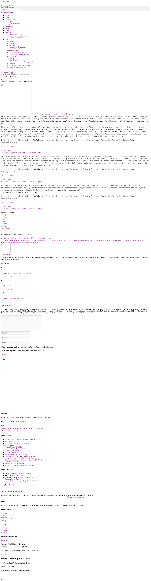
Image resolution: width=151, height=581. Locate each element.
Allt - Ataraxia (7, 286)
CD (13, 240)
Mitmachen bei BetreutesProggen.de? (22, 62)
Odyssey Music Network (48, 114)
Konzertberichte (11, 19)
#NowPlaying (9, 445)
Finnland (22, 240)
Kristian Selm (7, 81)
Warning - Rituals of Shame (14, 452)
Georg (7, 479)
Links (8, 39)
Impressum (4, 517)
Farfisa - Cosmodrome (12, 451)
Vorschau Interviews (16, 38)
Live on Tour (10, 17)
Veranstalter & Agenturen (18, 47)
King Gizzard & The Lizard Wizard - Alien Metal (21, 456)
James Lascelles (42, 240)
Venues (12, 45)
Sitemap (3, 521)
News (8, 28)
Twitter (3, 221)
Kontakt (12, 64)
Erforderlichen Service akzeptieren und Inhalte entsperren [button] (22, 152)
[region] (75, 386)
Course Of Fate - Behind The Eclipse (17, 449)
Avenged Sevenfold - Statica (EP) (23, 473)
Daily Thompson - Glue (12, 462)
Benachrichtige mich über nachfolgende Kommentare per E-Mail (24, 351)
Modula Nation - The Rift (13, 447)
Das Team (13, 60)
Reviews (9, 21)
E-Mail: (3, 425)
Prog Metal (97, 240)
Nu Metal (64, 240)
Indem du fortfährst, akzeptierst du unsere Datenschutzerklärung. (24, 428)
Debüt (17, 240)
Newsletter (13, 56)
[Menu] (1, 71)
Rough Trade (63, 114)
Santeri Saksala (129, 240)
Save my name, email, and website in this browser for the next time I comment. (28, 347)
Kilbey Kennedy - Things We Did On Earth (24, 481)
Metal (49, 240)
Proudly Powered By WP (18, 67)
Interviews (9, 27)
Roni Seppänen (110, 240)
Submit (25, 546)
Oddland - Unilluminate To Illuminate (14, 298)
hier (28, 421)
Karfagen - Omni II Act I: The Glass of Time (19, 458)
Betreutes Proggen (12, 51)
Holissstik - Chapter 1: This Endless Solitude (19, 465)
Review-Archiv (6, 505)
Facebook (4, 217)
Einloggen (4, 540)
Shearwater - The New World (14, 463)
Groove (28, 240)
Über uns (4, 513)
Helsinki (33, 240)
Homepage (5, 214)
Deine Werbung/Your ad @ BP (20, 65)
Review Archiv (15, 23)
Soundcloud (5, 228)
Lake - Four (20, 475)
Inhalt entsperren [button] (7, 150)
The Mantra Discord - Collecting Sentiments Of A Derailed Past (25, 460)
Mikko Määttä (56, 240)
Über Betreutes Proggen (18, 52)
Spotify (3, 226)
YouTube (4, 224)
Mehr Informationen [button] (8, 146)
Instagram (4, 219)
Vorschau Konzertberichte (18, 36)
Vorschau (9, 32)
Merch (8, 25)
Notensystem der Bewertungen (20, 54)
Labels (12, 43)
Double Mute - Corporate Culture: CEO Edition (17, 273)
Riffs (102, 240)
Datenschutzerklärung (88, 313)
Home (8, 15)
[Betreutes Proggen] (7, 12)
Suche (12, 58)
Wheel (136, 240)
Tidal (2, 230)
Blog (7, 30)
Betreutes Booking (16, 49)
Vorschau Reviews (16, 34)
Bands (12, 41)
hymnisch (142, 240)
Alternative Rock (6, 240)
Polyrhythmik (88, 240)
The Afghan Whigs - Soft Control (16, 454)
